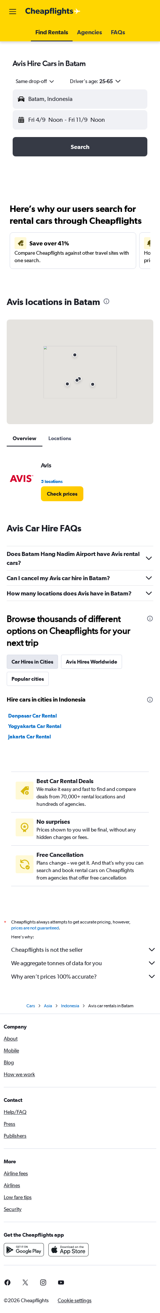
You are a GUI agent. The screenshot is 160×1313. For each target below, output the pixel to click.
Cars (30, 1005)
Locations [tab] (59, 438)
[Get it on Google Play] (24, 1249)
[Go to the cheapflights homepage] (52, 11)
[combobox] (35, 81)
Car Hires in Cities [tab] (32, 662)
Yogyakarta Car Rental (34, 726)
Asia (48, 1005)
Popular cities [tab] (28, 679)
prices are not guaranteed (35, 928)
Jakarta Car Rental (29, 737)
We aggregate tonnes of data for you (56, 963)
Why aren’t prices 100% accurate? (54, 976)
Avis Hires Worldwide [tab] (91, 662)
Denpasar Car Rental (32, 716)
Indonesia (70, 1005)
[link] (62, 493)
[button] (12, 11)
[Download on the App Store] (68, 1249)
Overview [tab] (24, 438)
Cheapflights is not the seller (47, 949)
